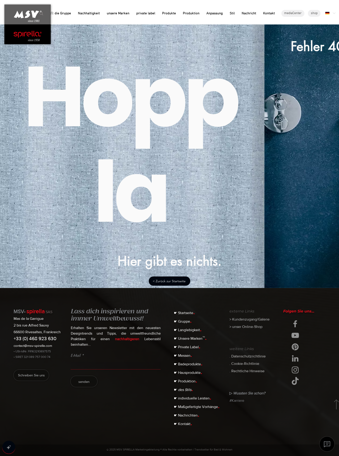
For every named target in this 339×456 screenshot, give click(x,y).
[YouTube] (295, 335)
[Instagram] (295, 370)
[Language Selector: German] (330, 13)
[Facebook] (295, 323)
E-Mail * (77, 355)
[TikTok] (295, 381)
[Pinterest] (295, 346)
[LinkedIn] (295, 358)
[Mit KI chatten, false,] (8, 447)
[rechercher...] (41, 13)
